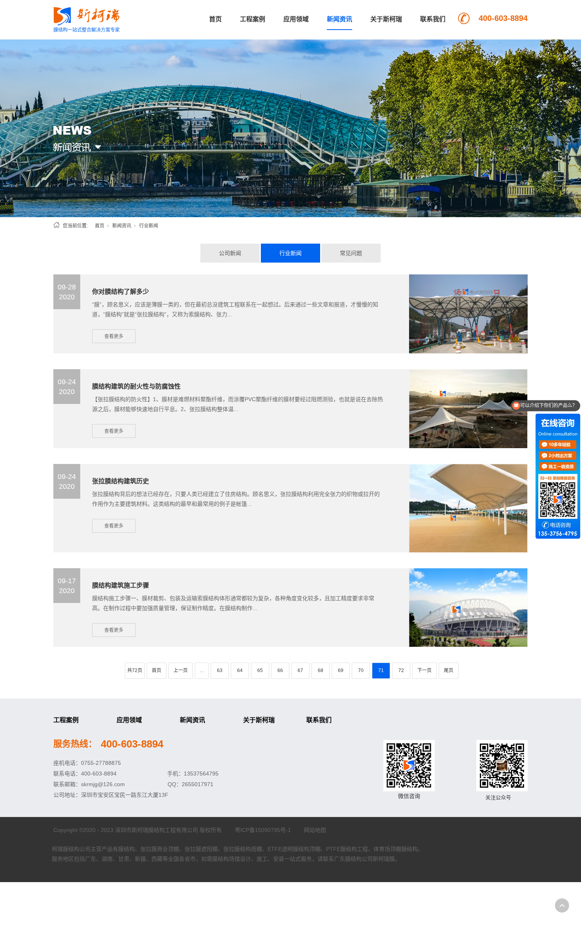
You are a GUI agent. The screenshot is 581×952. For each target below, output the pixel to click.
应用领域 (296, 19)
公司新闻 (230, 253)
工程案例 (252, 19)
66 (280, 670)
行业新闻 (290, 253)
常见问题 (351, 253)
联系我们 (432, 19)
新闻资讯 (339, 19)
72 (401, 670)
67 (300, 670)
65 (260, 670)
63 (220, 670)
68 (320, 670)
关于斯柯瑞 (386, 19)
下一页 (424, 670)
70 (361, 670)
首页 (215, 19)
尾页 (448, 670)
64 (240, 670)
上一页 (181, 670)
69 (340, 670)
